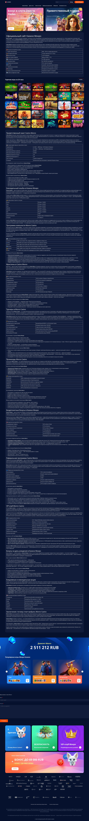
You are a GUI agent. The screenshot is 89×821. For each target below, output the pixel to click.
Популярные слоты (62, 5)
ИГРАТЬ (11, 28)
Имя (1, 697)
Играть (80, 79)
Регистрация (79, 2)
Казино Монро (25, 5)
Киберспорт (55, 5)
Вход (71, 2)
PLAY (49, 28)
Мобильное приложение (47, 5)
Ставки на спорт (38, 5)
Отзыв (1, 703)
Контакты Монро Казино (53, 804)
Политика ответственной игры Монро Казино (39, 804)
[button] (7, 672)
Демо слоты (31, 5)
